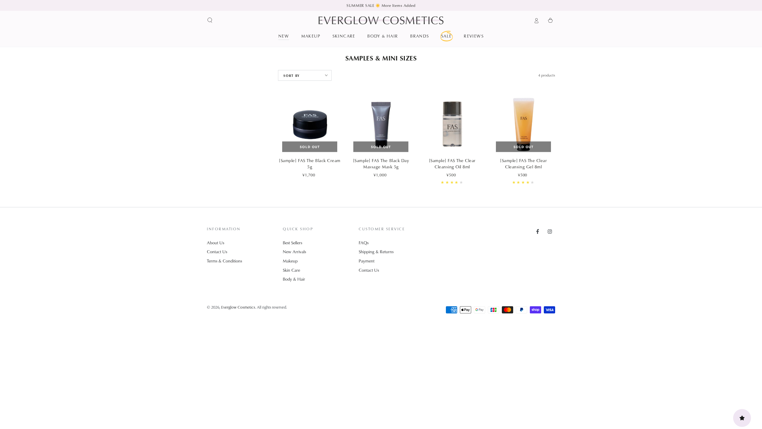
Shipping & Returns (376, 251)
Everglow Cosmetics (238, 307)
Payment (366, 261)
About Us (215, 243)
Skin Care (291, 270)
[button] (210, 20)
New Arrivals (294, 251)
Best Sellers (292, 243)
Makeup (290, 261)
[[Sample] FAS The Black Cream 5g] (309, 124)
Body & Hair (294, 279)
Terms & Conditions (224, 261)
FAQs (363, 243)
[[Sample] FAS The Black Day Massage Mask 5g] (381, 124)
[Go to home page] (381, 20)
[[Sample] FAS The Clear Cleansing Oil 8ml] (452, 124)
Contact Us (217, 251)
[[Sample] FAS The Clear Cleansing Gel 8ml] (523, 124)
